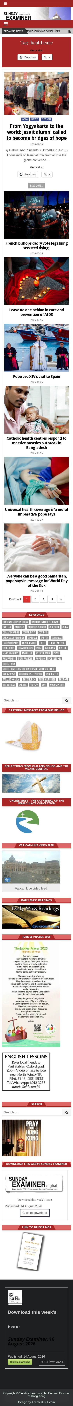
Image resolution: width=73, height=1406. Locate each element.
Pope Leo (40, 658)
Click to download (34, 1212)
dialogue (32, 637)
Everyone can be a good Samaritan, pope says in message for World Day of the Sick (36, 581)
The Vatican (9, 685)
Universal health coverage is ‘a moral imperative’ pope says (36, 512)
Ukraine (23, 685)
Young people (57, 685)
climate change (11, 632)
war (44, 685)
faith (42, 643)
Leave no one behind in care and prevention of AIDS (36, 312)
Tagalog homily (11, 679)
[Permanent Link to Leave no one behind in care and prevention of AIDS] (36, 281)
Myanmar (27, 653)
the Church (29, 679)
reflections (9, 664)
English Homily (10, 643)
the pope (63, 679)
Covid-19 (43, 632)
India (38, 648)
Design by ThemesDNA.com (36, 1402)
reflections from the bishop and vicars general (29, 669)
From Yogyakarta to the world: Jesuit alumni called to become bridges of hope (36, 132)
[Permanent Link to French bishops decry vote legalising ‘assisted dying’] (36, 215)
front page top (57, 643)
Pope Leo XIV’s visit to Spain (36, 376)
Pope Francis (25, 658)
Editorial (57, 637)
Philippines (9, 658)
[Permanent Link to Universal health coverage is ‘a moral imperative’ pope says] (36, 481)
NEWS (34, 119)
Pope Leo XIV (54, 658)
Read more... (36, 185)
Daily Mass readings (13, 637)
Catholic (19, 627)
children (54, 627)
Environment (29, 643)
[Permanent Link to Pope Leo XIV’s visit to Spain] (36, 348)
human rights (25, 648)
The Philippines (47, 679)
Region (46, 119)
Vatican (34, 685)
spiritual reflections (30, 674)
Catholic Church (37, 627)
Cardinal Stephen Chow (15, 622)
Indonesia (50, 648)
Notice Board (43, 653)
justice (63, 648)
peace (56, 653)
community (29, 632)
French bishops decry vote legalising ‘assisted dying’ (36, 245)
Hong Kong (8, 648)
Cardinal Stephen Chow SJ (45, 622)
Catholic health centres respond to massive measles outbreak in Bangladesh (36, 443)
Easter (44, 637)
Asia (25, 119)
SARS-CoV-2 (9, 674)
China (65, 627)
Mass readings (10, 653)
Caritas (7, 627)
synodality (52, 674)
